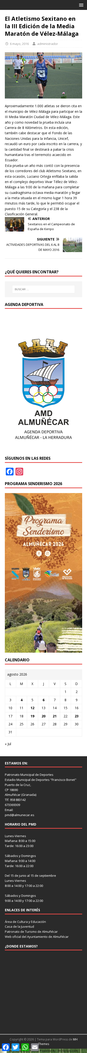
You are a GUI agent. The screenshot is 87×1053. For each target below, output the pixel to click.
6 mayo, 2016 (19, 44)
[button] (80, 4)
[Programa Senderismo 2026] (43, 649)
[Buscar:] (43, 289)
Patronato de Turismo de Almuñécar (31, 931)
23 (77, 716)
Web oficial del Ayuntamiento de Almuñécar (37, 936)
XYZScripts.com (68, 1051)
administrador (47, 44)
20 (43, 716)
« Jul (8, 744)
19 (32, 716)
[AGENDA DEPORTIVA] (43, 448)
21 (55, 716)
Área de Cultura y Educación (25, 921)
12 (32, 708)
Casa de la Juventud (19, 926)
